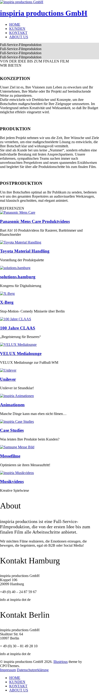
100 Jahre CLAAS (17, 328)
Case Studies (12, 430)
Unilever (8, 379)
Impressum (8, 670)
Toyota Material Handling (25, 251)
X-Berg (7, 302)
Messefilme (10, 456)
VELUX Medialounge (20, 353)
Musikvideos (12, 481)
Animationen (12, 404)
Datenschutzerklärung (33, 670)
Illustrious (60, 662)
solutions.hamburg (17, 276)
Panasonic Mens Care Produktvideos (35, 221)
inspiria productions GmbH (43, 13)
